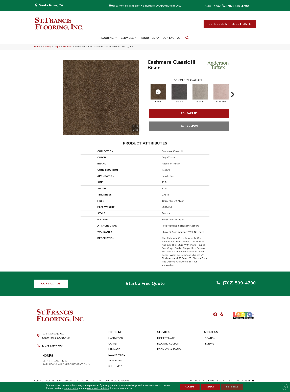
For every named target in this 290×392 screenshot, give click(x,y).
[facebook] (214, 314)
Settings (232, 386)
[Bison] (158, 92)
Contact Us (171, 38)
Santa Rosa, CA (51, 5)
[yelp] (220, 314)
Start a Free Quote (145, 283)
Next (232, 89)
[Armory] (179, 92)
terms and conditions (98, 388)
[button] (230, 24)
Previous (145, 89)
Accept (190, 386)
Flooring (107, 38)
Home (37, 46)
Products (67, 46)
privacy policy (71, 388)
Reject (210, 386)
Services (127, 38)
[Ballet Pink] (221, 92)
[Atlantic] (200, 92)
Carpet (57, 46)
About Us (148, 38)
